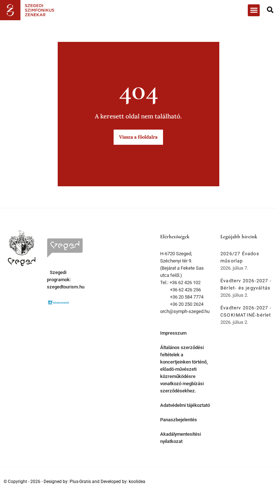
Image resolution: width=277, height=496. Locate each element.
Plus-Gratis (80, 481)
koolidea (137, 481)
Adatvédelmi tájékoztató (185, 405)
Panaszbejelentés (178, 419)
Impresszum (173, 333)
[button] (254, 10)
